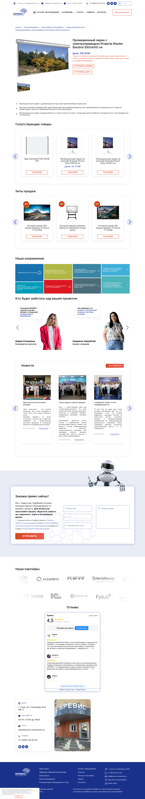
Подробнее (37, 172)
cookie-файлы (15, 789)
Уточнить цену (82, 72)
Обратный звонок (122, 12)
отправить (29, 536)
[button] (15, 156)
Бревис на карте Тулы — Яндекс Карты (72, 689)
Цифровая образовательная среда (52, 772)
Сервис (81, 779)
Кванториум (44, 769)
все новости (115, 366)
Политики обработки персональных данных (36, 528)
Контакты (81, 782)
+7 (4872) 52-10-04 (97, 3)
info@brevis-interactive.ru (53, 3)
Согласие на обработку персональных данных (34, 789)
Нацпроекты (44, 775)
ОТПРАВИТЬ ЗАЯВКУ (83, 66)
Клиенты (81, 772)
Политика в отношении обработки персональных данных (96, 789)
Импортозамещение (47, 779)
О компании (66, 12)
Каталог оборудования (47, 12)
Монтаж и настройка (86, 775)
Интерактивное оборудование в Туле (54, 782)
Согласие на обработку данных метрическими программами (97, 791)
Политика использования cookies (29, 791)
